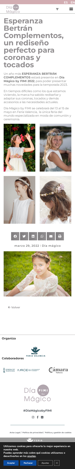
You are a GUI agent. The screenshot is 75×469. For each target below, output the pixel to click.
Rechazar (28, 463)
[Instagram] (33, 417)
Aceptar (11, 463)
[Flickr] (42, 417)
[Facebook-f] (37, 417)
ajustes (31, 456)
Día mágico (51, 245)
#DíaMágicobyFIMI (37, 410)
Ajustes (45, 463)
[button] (71, 9)
